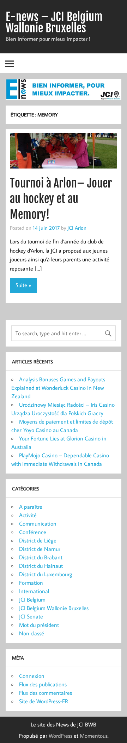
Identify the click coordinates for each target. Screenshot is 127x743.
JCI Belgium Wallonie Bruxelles (54, 607)
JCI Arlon (76, 227)
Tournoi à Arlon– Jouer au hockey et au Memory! (61, 199)
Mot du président (39, 624)
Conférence (32, 531)
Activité (28, 515)
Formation (31, 582)
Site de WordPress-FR (43, 701)
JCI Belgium (32, 599)
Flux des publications (43, 684)
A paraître (30, 506)
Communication (37, 523)
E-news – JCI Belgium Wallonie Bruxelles (54, 22)
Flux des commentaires (45, 692)
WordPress (60, 735)
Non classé (31, 633)
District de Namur (39, 548)
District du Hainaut (41, 565)
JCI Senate (31, 616)
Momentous (94, 735)
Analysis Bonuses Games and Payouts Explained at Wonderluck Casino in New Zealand (58, 388)
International (34, 591)
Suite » (23, 284)
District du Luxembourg (45, 574)
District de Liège (37, 540)
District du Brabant (40, 557)
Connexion (31, 675)
